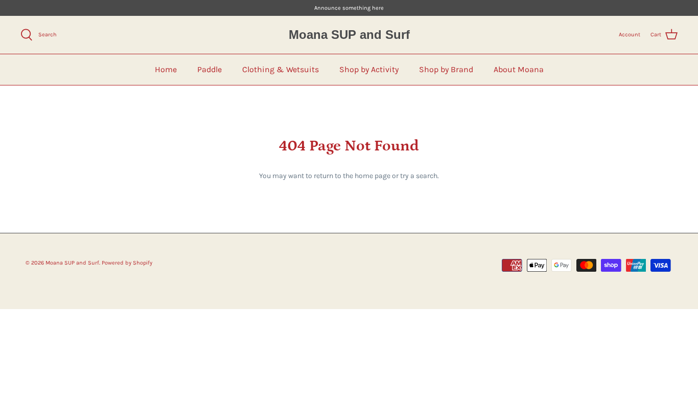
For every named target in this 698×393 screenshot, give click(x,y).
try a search (418, 175)
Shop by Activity (369, 69)
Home (166, 69)
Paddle (209, 69)
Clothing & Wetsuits (280, 69)
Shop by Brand (446, 69)
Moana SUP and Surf (72, 262)
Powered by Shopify (127, 262)
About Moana (519, 69)
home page (372, 175)
